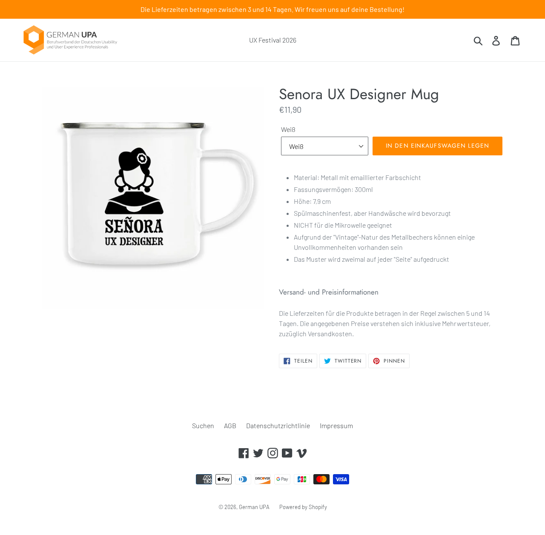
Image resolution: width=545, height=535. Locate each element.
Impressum (336, 425)
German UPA (254, 507)
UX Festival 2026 (272, 40)
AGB (230, 425)
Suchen (203, 425)
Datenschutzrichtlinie (278, 425)
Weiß (288, 129)
